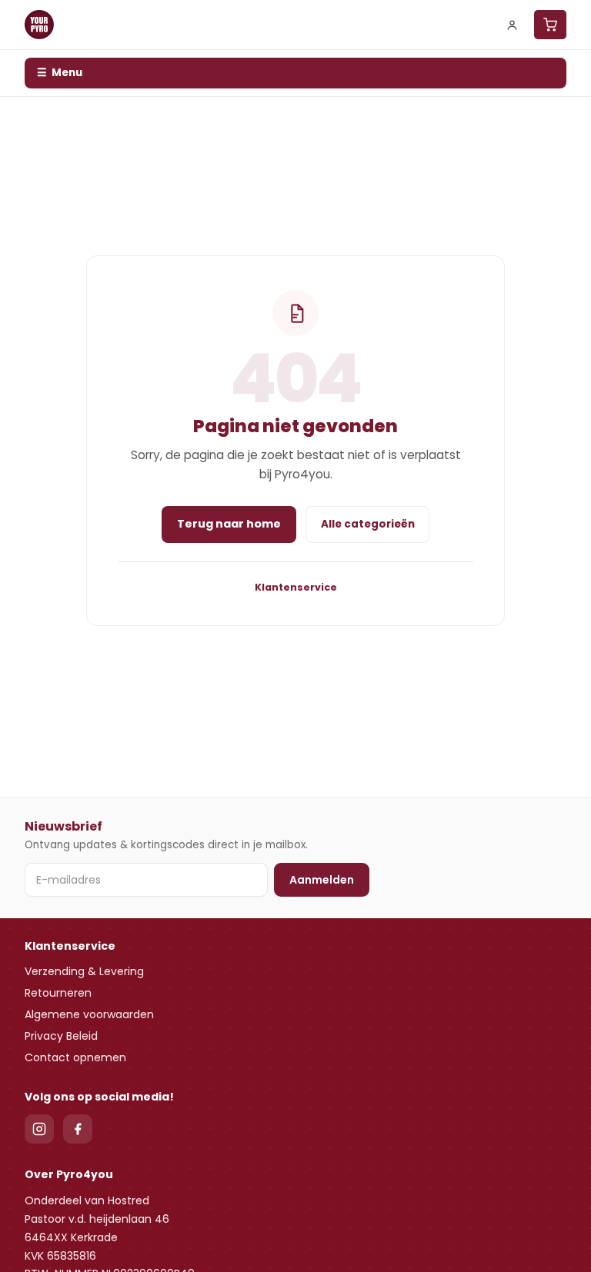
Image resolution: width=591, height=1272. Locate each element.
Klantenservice (296, 587)
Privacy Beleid (61, 1036)
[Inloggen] (512, 25)
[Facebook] (77, 1129)
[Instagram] (39, 1129)
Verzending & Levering (84, 971)
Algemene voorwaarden (89, 1014)
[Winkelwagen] (550, 24)
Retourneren (58, 993)
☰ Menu (59, 72)
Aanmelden (321, 879)
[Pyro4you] (39, 24)
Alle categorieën (368, 524)
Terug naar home (229, 523)
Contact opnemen (75, 1057)
